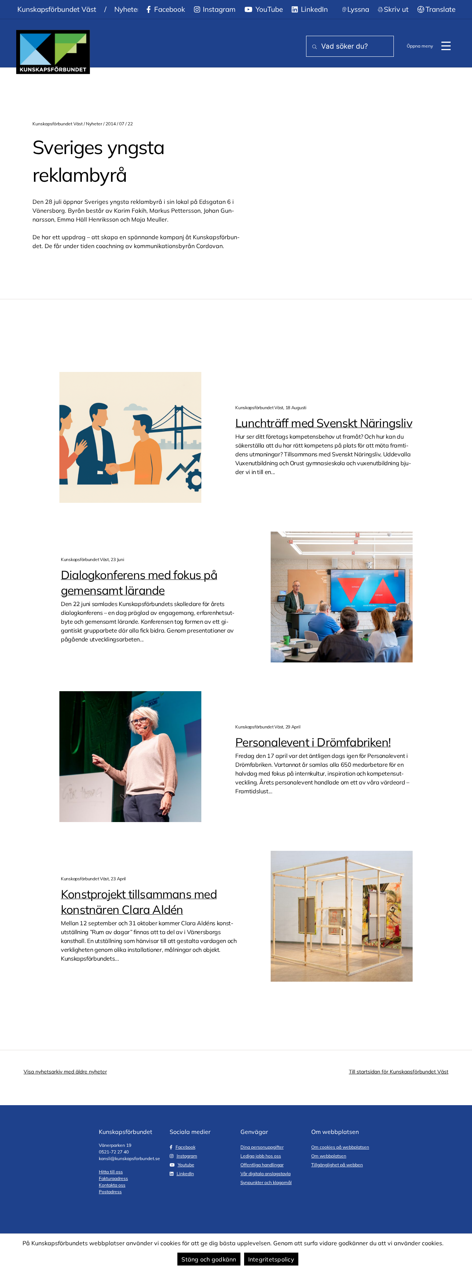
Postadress (110, 1191)
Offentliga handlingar (262, 1164)
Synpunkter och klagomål (266, 1182)
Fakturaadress (113, 1178)
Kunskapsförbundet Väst (56, 9)
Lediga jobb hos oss (260, 1156)
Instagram (218, 9)
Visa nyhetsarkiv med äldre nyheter (65, 1071)
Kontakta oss (112, 1185)
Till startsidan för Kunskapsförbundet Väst (398, 1071)
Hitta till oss (111, 1171)
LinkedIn (313, 9)
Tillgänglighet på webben (337, 1164)
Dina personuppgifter (262, 1147)
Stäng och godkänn (208, 1259)
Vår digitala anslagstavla (265, 1173)
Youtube (186, 1164)
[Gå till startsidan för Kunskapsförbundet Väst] (53, 52)
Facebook (168, 9)
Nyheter (127, 9)
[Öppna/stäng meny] (446, 46)
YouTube (268, 9)
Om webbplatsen (328, 1156)
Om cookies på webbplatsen (340, 1147)
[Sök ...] (313, 47)
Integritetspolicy (271, 1259)
